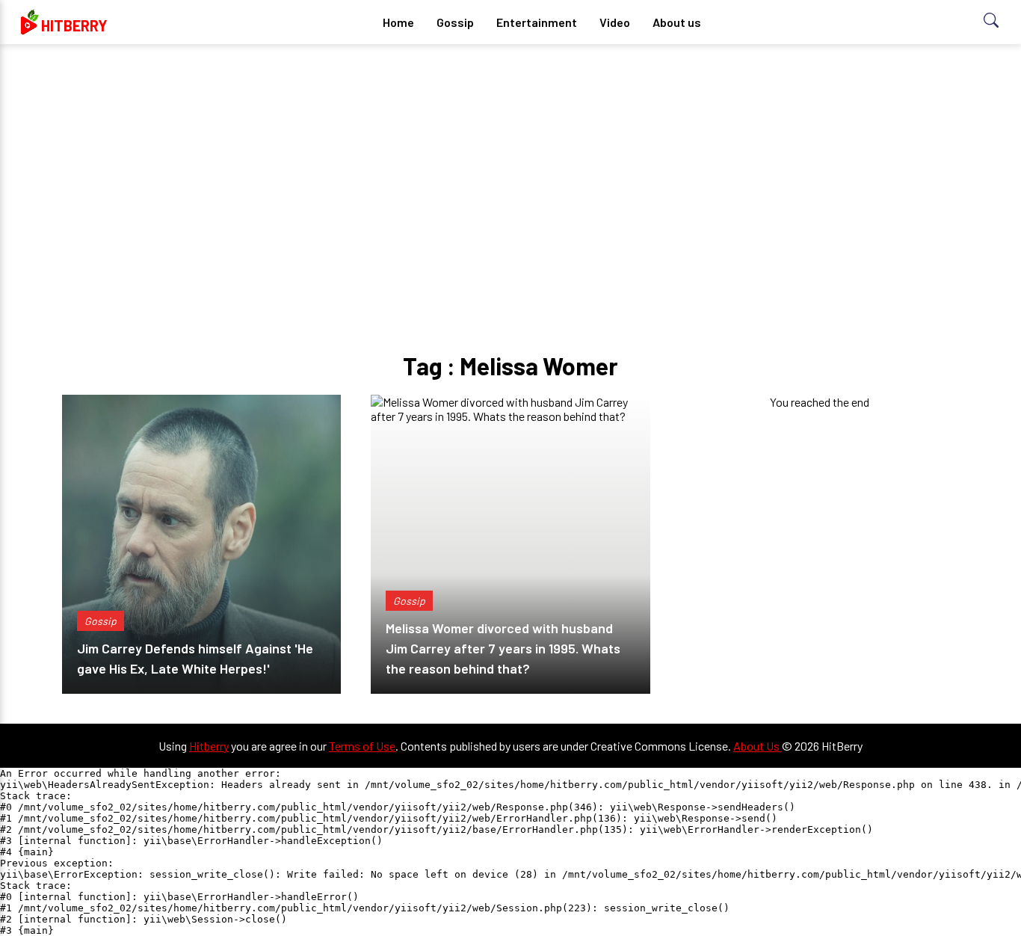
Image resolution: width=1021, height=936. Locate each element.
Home (398, 22)
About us (677, 22)
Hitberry (209, 746)
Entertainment (536, 22)
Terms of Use (362, 746)
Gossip (455, 22)
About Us (757, 746)
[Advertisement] (510, 172)
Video (614, 22)
